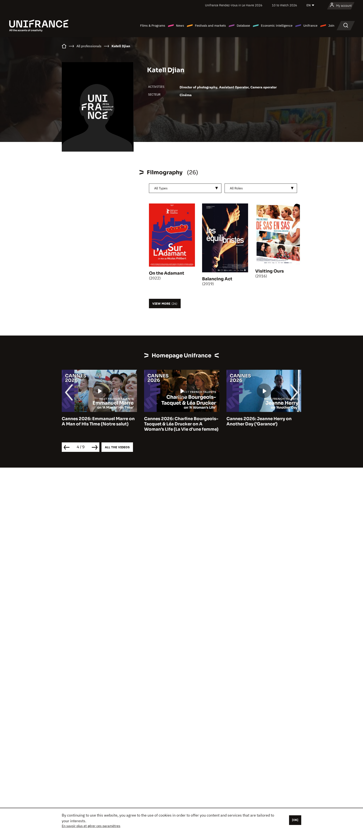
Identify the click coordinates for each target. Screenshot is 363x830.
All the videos (117, 447)
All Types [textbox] (161, 188)
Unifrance (310, 26)
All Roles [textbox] (236, 188)
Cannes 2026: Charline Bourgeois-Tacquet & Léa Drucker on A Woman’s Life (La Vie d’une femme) (99, 424)
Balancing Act (217, 279)
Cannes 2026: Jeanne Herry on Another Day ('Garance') (176, 421)
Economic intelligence (276, 26)
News (180, 26)
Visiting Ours (269, 271)
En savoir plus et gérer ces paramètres (91, 826)
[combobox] (185, 188)
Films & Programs (152, 26)
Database (243, 26)
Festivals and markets (210, 26)
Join (331, 26)
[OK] (295, 820)
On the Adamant (166, 273)
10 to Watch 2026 (284, 5)
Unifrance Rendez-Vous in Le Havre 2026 (233, 5)
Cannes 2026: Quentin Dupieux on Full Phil (263, 421)
